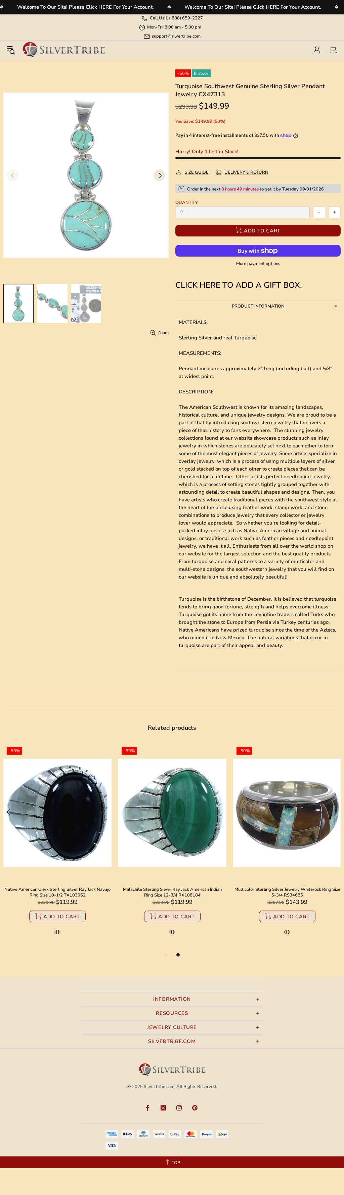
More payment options (258, 264)
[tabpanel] (57, 847)
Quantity (186, 203)
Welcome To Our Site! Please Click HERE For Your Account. (85, 7)
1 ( (184, 18)
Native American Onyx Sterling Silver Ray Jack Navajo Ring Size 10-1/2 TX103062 (57, 892)
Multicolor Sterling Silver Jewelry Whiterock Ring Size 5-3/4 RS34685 (287, 892)
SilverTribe (63, 50)
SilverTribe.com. (159, 1086)
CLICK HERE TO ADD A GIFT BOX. (238, 285)
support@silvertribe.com (176, 36)
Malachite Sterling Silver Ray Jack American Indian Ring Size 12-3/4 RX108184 (172, 892)
